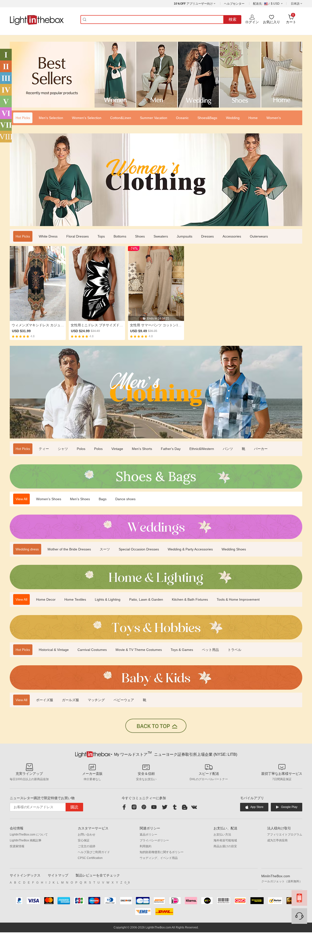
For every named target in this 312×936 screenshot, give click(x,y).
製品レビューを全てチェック (98, 875)
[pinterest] (143, 807)
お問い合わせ (86, 834)
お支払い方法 (222, 834)
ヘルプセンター (234, 3)
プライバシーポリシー (154, 840)
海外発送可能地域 (225, 840)
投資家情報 (17, 846)
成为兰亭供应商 (277, 840)
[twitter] (164, 807)
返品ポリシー (148, 834)
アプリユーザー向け (193, 3)
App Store (256, 807)
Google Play (289, 807)
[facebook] (124, 807)
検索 (232, 19)
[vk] (194, 807)
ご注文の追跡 (86, 846)
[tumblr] (174, 807)
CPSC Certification (90, 858)
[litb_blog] (184, 807)
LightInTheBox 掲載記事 (25, 840)
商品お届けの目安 (225, 846)
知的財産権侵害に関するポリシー (162, 852)
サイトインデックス (25, 875)
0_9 (127, 882)
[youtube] (154, 807)
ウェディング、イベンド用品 (159, 858)
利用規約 (145, 846)
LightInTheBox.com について (29, 834)
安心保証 (83, 840)
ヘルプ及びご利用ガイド (94, 852)
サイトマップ (58, 875)
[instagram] (134, 807)
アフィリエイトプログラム (284, 834)
